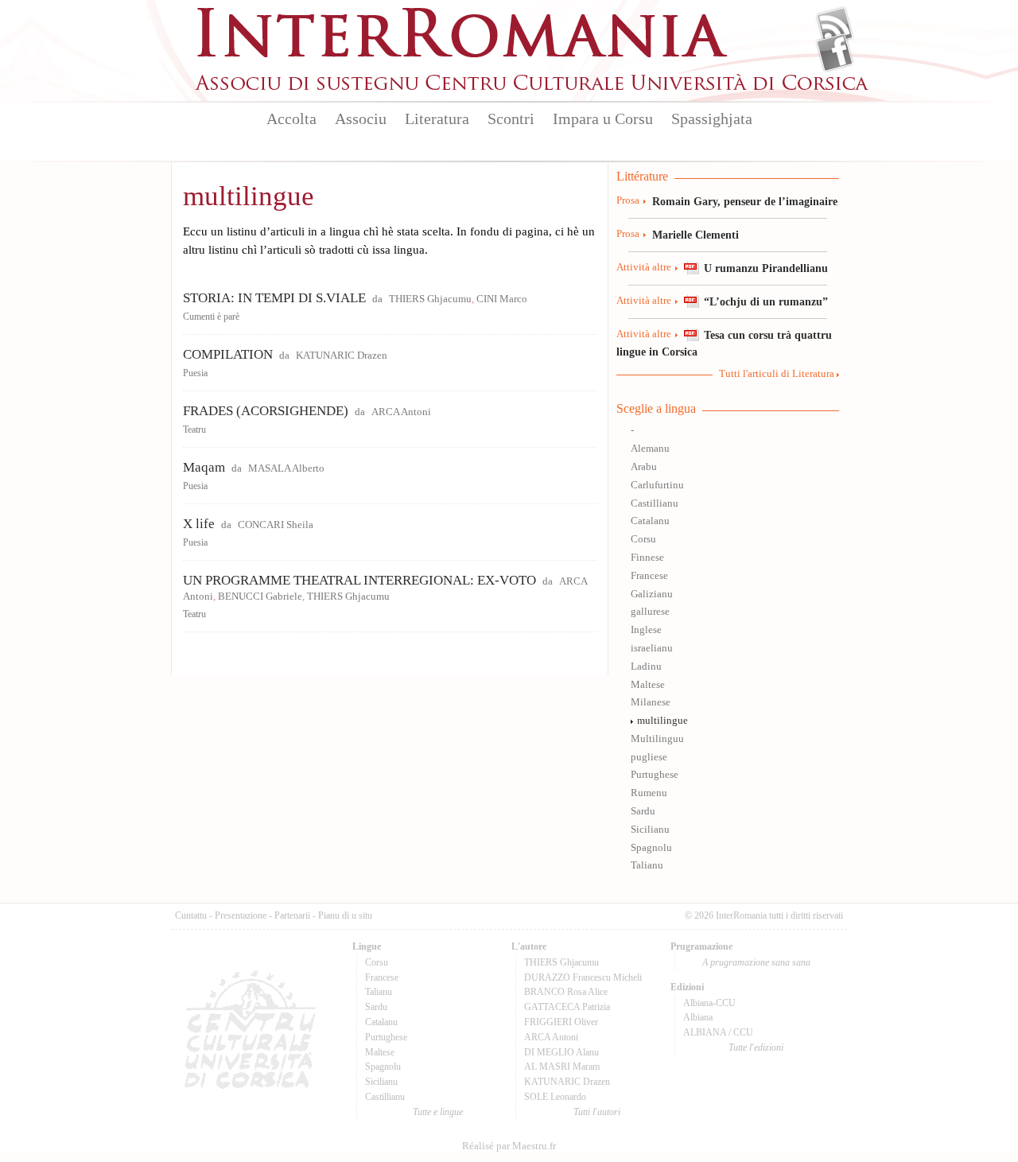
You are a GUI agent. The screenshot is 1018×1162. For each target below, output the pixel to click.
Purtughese (654, 774)
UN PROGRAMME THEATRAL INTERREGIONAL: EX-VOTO (359, 580)
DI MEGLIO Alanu (561, 1052)
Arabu (644, 466)
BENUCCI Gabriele (260, 596)
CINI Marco (501, 299)
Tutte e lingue (438, 1111)
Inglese (646, 629)
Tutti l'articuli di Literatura (776, 373)
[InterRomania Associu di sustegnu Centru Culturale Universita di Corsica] (533, 87)
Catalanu (650, 521)
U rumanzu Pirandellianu (766, 268)
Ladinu (646, 666)
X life (199, 523)
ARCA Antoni (401, 412)
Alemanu (650, 448)
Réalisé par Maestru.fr (509, 1146)
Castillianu (654, 503)
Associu (361, 118)
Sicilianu (650, 829)
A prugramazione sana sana (756, 962)
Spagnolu (651, 847)
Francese (649, 575)
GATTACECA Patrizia (567, 1006)
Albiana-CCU (709, 1002)
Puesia (195, 373)
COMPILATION (228, 354)
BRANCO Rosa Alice (566, 991)
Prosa (627, 200)
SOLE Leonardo (555, 1096)
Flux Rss (834, 26)
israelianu (652, 648)
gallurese (650, 611)
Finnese (647, 557)
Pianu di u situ (345, 915)
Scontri (511, 118)
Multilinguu (657, 738)
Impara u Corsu (603, 118)
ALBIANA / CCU (718, 1032)
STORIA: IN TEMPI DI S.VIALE (274, 297)
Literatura (437, 118)
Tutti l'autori (596, 1111)
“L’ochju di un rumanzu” (766, 301)
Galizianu (652, 594)
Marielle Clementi (695, 234)
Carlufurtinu (657, 485)
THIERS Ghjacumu (430, 299)
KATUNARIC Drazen (341, 355)
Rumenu (649, 793)
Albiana (698, 1017)
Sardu (643, 811)
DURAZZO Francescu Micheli (583, 977)
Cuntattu (191, 915)
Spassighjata (711, 118)
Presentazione (240, 915)
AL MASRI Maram (562, 1066)
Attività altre (643, 267)
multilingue (662, 720)
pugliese (649, 757)
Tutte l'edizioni (756, 1047)
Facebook (834, 52)
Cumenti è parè (211, 316)
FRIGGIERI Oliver (561, 1022)
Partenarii (292, 915)
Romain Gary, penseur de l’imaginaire (744, 201)
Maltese (648, 684)
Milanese (650, 702)
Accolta (291, 118)
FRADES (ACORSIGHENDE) (265, 410)
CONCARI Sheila (275, 524)
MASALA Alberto (286, 468)
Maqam (204, 467)
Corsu (643, 539)
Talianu (647, 865)
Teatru (194, 429)
